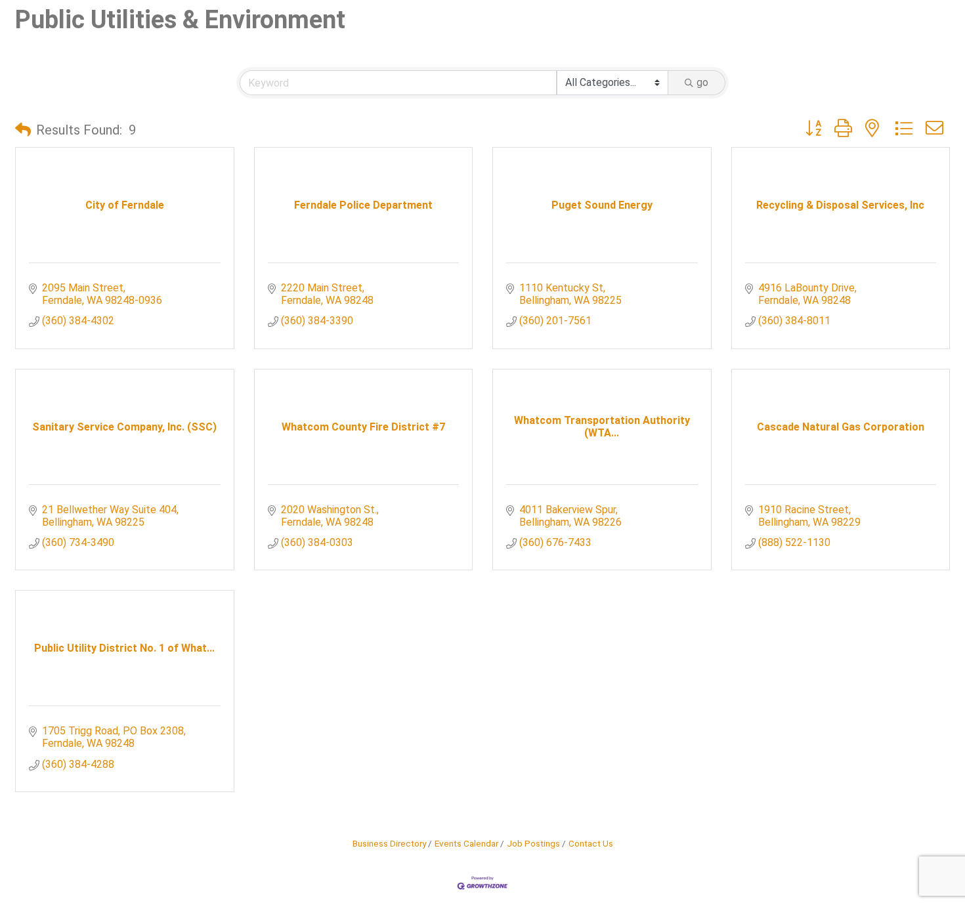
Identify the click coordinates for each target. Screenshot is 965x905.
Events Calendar (466, 843)
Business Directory (389, 843)
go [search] (702, 82)
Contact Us (590, 843)
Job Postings (533, 843)
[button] (23, 130)
